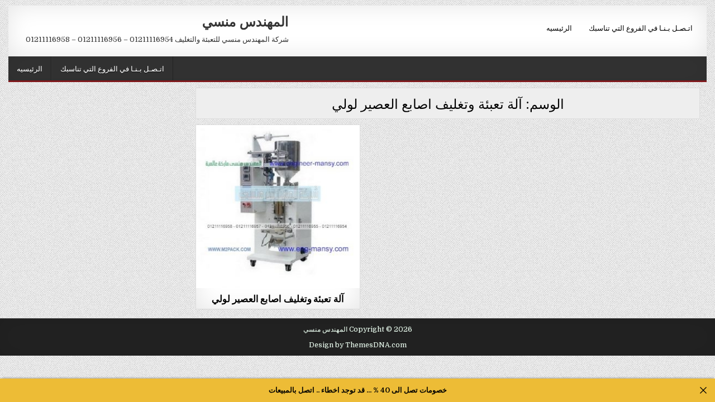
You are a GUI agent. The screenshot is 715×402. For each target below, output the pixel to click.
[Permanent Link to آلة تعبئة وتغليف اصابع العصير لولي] (277, 206)
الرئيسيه (559, 27)
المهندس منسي (245, 21)
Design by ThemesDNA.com (358, 345)
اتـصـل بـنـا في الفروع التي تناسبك (641, 27)
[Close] (703, 390)
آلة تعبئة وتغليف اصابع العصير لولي (278, 298)
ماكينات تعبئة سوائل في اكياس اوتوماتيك (278, 152)
